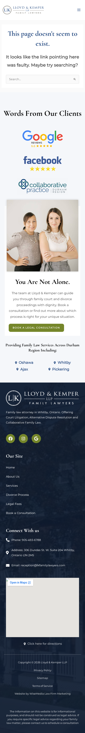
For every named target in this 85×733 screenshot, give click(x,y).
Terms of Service (42, 685)
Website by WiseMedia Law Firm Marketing (43, 693)
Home (10, 467)
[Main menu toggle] (79, 10)
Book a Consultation (20, 513)
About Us (12, 476)
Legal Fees (14, 504)
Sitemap (42, 678)
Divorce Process (17, 495)
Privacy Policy (42, 670)
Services (12, 485)
